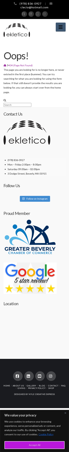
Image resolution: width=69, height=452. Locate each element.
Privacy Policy (37, 388)
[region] (34, 431)
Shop (51, 388)
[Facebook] (24, 14)
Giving (21, 388)
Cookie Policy (46, 434)
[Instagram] (45, 14)
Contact (53, 385)
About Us (18, 385)
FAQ (63, 385)
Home (7, 385)
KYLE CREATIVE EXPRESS (42, 394)
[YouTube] (38, 14)
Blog (42, 385)
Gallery (31, 385)
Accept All (34, 444)
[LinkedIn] (31, 14)
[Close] (65, 413)
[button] (61, 27)
